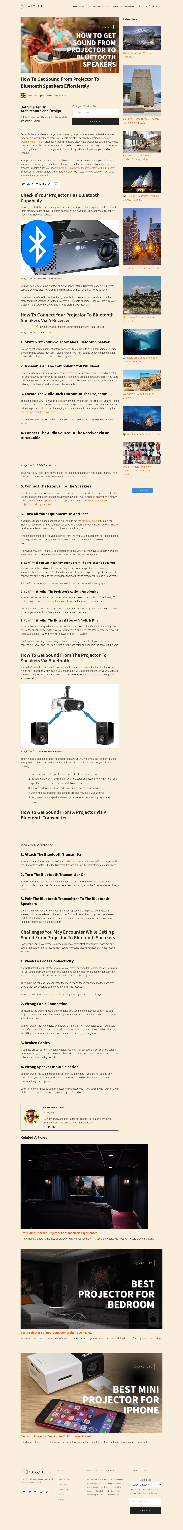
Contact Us (63, 1455)
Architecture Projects (99, 6)
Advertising (63, 1460)
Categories (146, 1449)
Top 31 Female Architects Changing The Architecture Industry (137, 470)
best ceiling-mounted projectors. (38, 412)
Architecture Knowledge (123, 6)
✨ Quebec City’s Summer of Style (141, 268)
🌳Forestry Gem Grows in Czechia (141, 434)
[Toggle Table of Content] (55, 184)
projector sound (90, 505)
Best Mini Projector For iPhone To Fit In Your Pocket (56, 1406)
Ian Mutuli (34, 95)
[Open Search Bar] (140, 6)
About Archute (64, 1450)
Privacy (61, 1469)
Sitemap (61, 1464)
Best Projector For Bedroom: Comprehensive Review (56, 1303)
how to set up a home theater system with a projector (86, 167)
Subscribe (95, 121)
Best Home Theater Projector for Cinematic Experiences (59, 1203)
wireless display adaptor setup (80, 831)
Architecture (79, 6)
